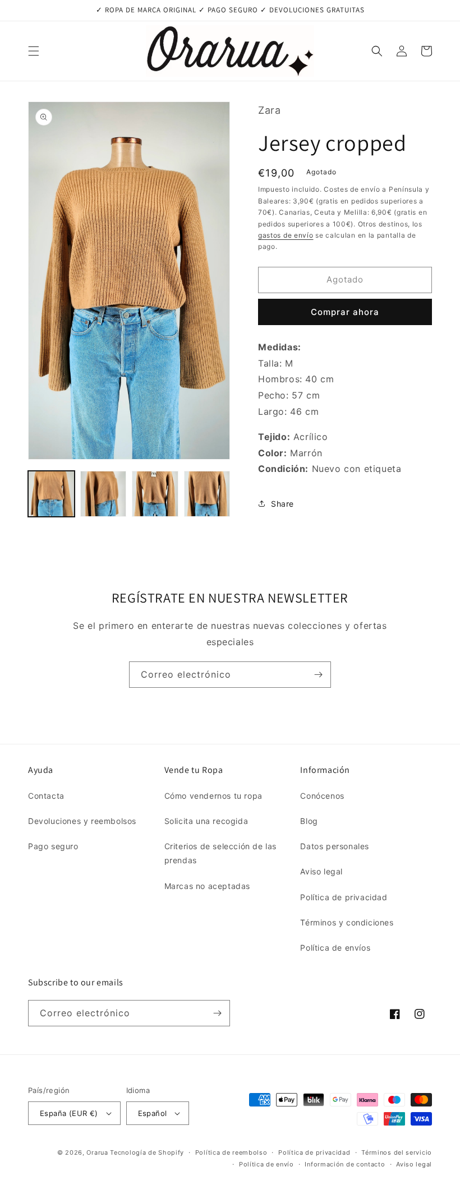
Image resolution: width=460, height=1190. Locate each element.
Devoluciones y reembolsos (82, 821)
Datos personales (334, 846)
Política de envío (266, 1164)
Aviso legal (321, 871)
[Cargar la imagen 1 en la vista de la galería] (51, 494)
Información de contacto (345, 1164)
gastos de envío (286, 235)
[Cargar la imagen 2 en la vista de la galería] (103, 494)
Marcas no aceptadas (207, 886)
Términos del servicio (396, 1152)
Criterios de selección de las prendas (220, 853)
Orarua (97, 1152)
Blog (309, 821)
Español (152, 1113)
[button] (33, 51)
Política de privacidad (343, 897)
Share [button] (282, 503)
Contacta (46, 795)
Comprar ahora (345, 312)
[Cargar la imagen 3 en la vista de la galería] (155, 494)
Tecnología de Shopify (147, 1152)
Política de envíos (335, 947)
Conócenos (322, 795)
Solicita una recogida (206, 821)
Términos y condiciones (346, 922)
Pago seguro (53, 846)
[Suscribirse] (318, 674)
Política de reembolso (231, 1152)
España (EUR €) (69, 1113)
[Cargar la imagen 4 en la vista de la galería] (207, 494)
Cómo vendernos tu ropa (213, 795)
